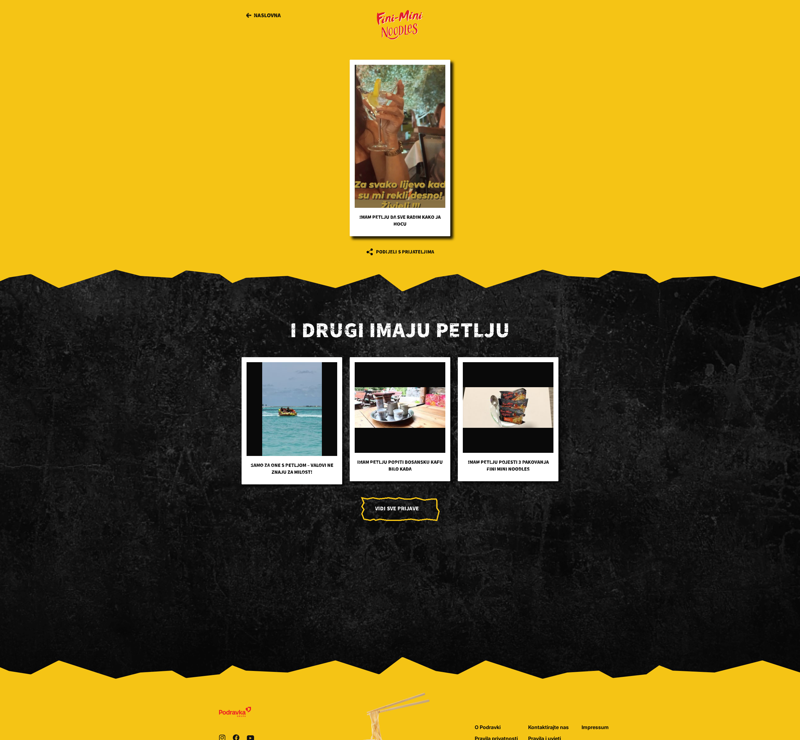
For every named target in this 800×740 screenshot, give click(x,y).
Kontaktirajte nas (548, 727)
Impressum (595, 727)
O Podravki (488, 727)
